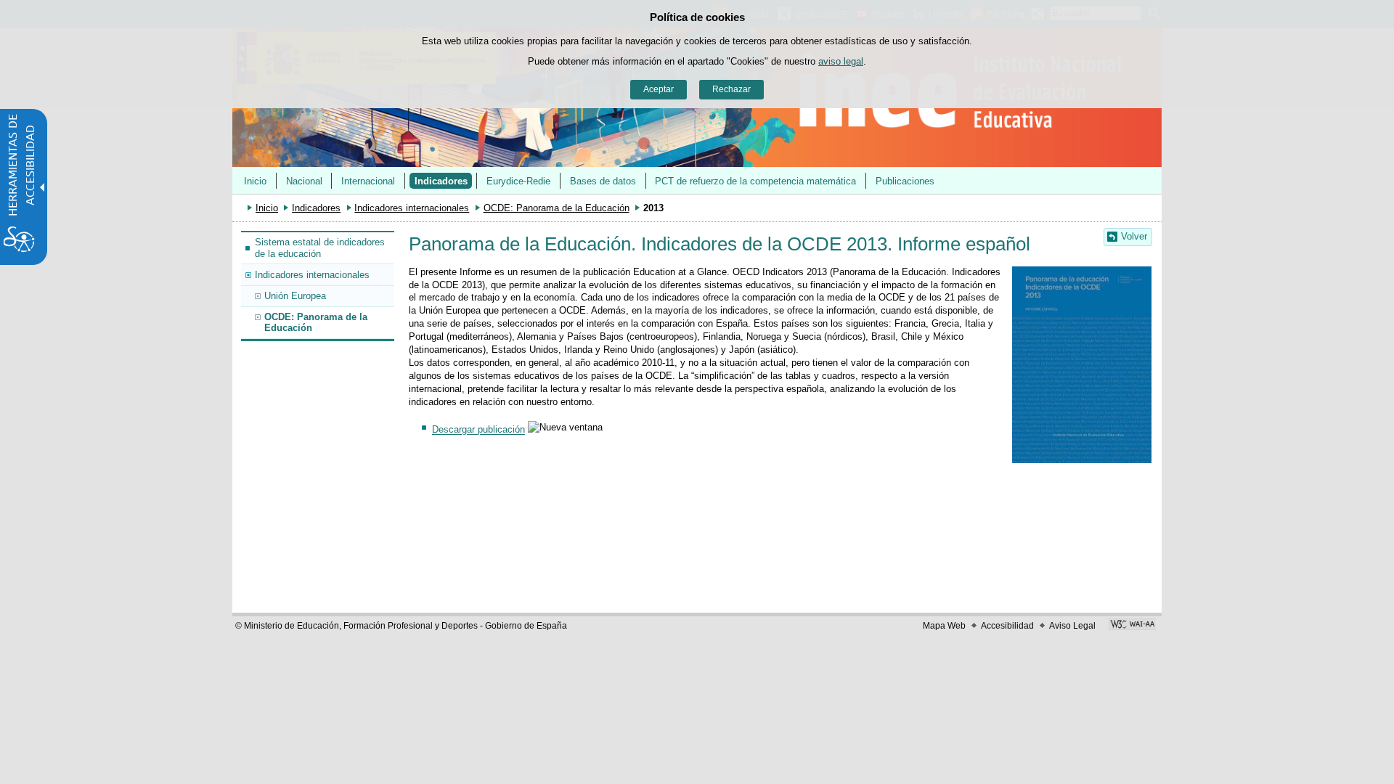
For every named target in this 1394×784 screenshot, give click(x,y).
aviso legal (840, 61)
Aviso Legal (1072, 626)
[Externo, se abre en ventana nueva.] (1132, 625)
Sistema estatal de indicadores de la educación (320, 247)
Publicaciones (905, 181)
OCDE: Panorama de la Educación (556, 208)
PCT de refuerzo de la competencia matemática (755, 181)
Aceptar (658, 89)
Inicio (255, 181)
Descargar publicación (478, 430)
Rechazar (731, 89)
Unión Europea (295, 295)
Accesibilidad (1007, 626)
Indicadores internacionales (411, 208)
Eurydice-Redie (518, 181)
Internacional (368, 181)
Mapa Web (944, 626)
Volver (1134, 236)
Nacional (304, 181)
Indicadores (441, 181)
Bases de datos (603, 181)
